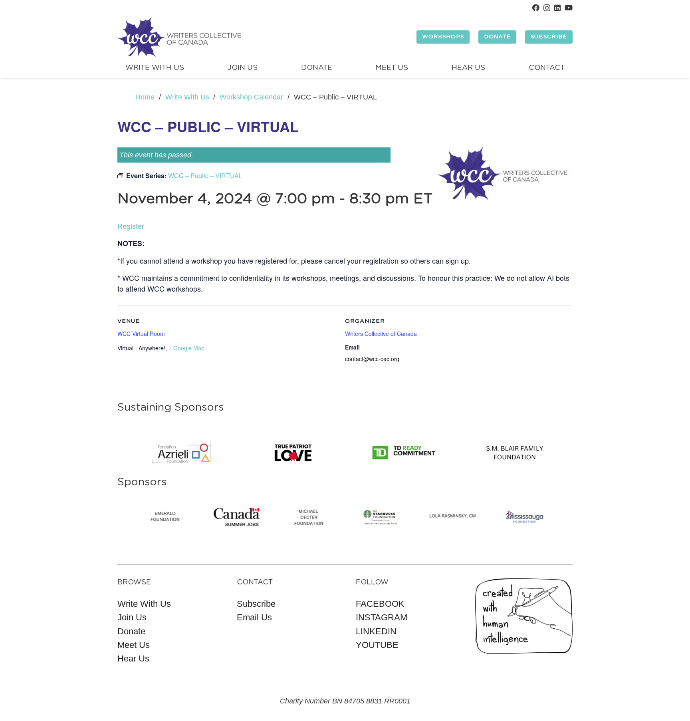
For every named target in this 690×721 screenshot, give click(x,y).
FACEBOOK (380, 604)
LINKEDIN (376, 631)
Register (130, 225)
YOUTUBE (377, 645)
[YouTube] (569, 7)
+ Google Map (186, 348)
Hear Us (133, 658)
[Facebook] (535, 7)
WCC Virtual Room (141, 334)
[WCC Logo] (179, 37)
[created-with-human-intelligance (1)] (524, 616)
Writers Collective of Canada (381, 334)
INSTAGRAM (381, 617)
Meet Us (133, 645)
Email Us (254, 617)
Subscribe (256, 604)
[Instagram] (546, 8)
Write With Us (144, 604)
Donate (131, 631)
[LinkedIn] (557, 7)
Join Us (132, 617)
